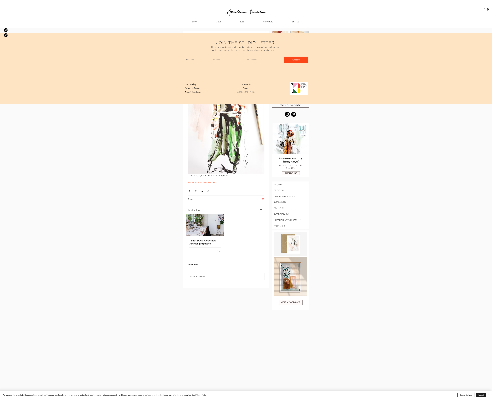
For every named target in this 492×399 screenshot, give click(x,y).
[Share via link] (208, 191)
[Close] (488, 395)
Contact (246, 88)
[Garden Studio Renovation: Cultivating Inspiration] (205, 225)
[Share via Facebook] (189, 191)
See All (261, 210)
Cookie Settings (466, 395)
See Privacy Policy (199, 395)
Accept (481, 395)
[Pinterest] (293, 114)
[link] (486, 9)
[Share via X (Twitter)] (195, 191)
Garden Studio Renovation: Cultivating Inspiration (202, 242)
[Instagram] (287, 114)
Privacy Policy (190, 84)
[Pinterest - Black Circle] (6, 35)
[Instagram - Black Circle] (6, 30)
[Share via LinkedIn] (202, 191)
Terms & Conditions (193, 92)
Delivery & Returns (192, 88)
